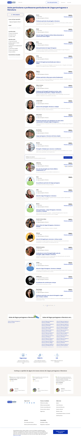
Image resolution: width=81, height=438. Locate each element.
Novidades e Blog (43, 422)
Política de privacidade (45, 405)
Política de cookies (44, 403)
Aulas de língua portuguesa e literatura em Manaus (48, 336)
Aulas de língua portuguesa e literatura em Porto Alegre (48, 342)
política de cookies (17, 435)
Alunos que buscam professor (30, 424)
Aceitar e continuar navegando (60, 432)
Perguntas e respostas (45, 424)
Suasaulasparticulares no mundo (63, 413)
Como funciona (59, 405)
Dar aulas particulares (52, 2)
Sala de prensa (59, 415)
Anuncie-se (63, 2)
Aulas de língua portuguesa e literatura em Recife (63, 342)
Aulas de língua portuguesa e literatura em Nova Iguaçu (48, 339)
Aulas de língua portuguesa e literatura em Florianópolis (63, 327)
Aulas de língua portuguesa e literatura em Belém (48, 322)
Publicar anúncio (68, 157)
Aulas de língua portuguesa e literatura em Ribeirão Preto (48, 345)
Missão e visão (59, 411)
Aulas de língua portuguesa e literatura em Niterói (63, 336)
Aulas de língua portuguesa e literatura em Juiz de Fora (63, 333)
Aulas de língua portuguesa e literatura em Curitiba (48, 327)
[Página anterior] (43, 305)
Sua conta (69, 2)
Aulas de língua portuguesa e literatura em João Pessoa (48, 333)
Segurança (42, 411)
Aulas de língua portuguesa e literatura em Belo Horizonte (63, 322)
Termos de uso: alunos (45, 409)
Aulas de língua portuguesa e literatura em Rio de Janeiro (63, 345)
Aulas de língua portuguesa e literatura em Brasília (48, 325)
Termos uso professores (45, 407)
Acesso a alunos (59, 409)
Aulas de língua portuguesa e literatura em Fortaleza (48, 330)
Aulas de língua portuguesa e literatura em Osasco (63, 339)
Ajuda (57, 403)
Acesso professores (60, 407)
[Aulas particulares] (11, 3)
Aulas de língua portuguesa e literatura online (14, 322)
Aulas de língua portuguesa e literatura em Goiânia (63, 330)
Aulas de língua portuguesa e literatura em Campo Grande (63, 325)
